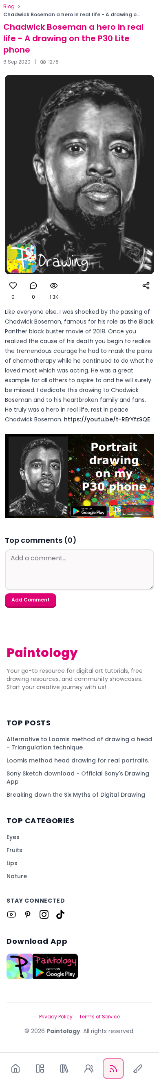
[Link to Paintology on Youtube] (11, 914)
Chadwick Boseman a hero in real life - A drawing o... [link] (71, 14)
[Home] (15, 1068)
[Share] (146, 286)
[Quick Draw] (137, 1068)
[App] (40, 1068)
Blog (9, 6)
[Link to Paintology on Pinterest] (28, 914)
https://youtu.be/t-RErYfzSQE (107, 419)
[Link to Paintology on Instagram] (44, 914)
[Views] (54, 286)
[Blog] (113, 1068)
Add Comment (30, 599)
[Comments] (33, 286)
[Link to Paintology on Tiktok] (60, 914)
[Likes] (13, 286)
